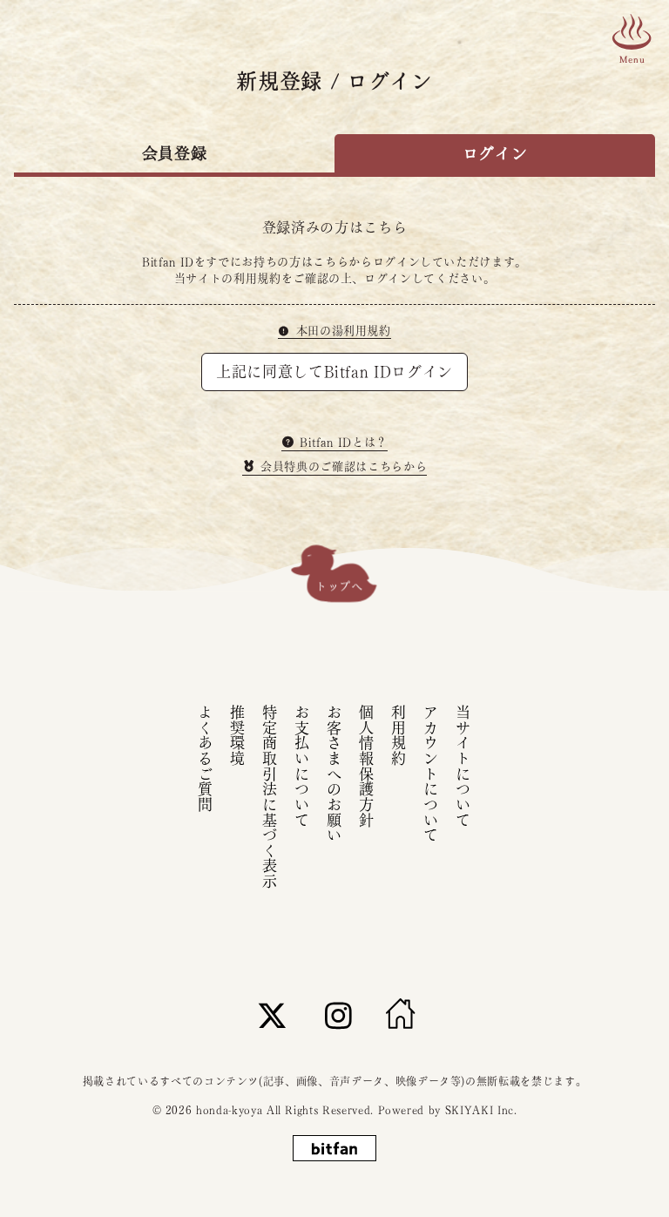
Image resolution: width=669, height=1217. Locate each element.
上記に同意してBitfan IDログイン (334, 371)
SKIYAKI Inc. (481, 1110)
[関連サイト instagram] (339, 1015)
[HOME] (401, 1015)
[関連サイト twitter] (272, 1015)
